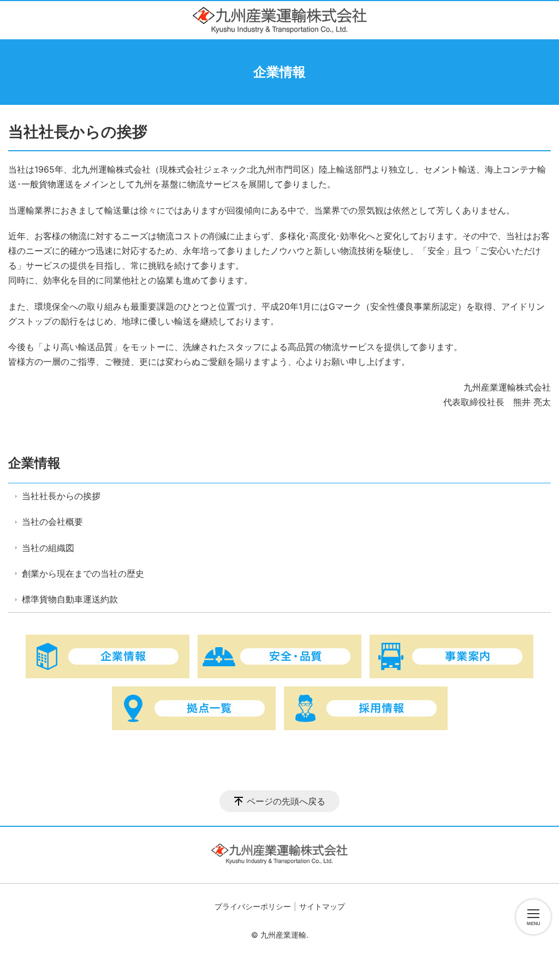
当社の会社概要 (52, 521)
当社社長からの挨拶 (61, 495)
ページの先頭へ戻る (286, 801)
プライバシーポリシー (253, 906)
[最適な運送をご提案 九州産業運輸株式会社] (280, 20)
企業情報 (34, 463)
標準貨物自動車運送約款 (70, 599)
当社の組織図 (48, 547)
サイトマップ (322, 906)
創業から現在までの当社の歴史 (83, 573)
